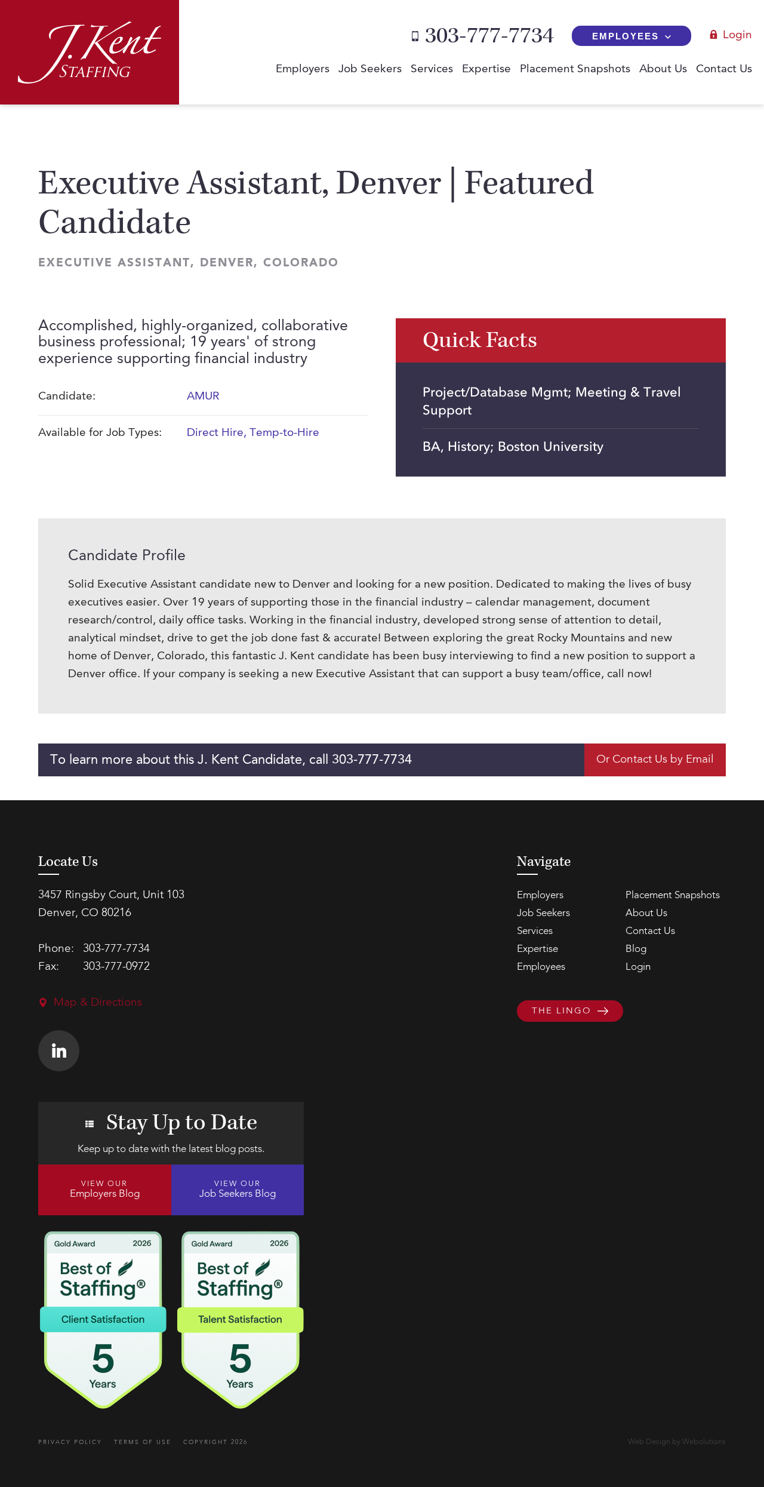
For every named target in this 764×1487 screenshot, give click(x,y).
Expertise (486, 69)
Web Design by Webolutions (677, 1442)
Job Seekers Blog (237, 1189)
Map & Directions (98, 1003)
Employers (302, 69)
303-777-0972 (116, 967)
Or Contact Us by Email (655, 760)
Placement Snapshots (575, 69)
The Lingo (562, 1011)
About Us (663, 69)
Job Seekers (370, 69)
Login (737, 35)
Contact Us (724, 69)
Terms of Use (142, 1442)
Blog (636, 949)
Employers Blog (105, 1189)
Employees (625, 36)
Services (432, 69)
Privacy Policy (70, 1442)
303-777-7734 (489, 36)
